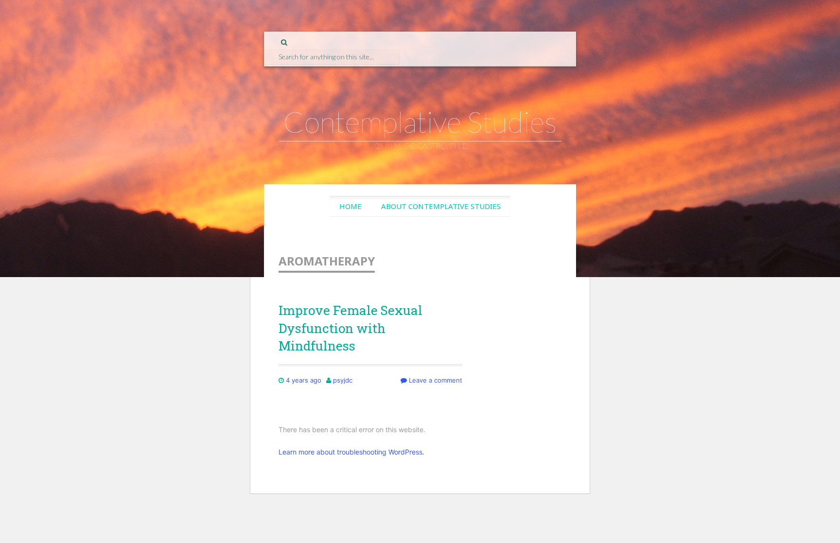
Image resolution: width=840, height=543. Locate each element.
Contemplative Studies (420, 121)
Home (350, 206)
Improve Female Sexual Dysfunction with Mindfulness (350, 328)
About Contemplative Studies (441, 206)
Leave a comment (434, 380)
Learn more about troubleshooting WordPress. (351, 452)
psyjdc (342, 380)
